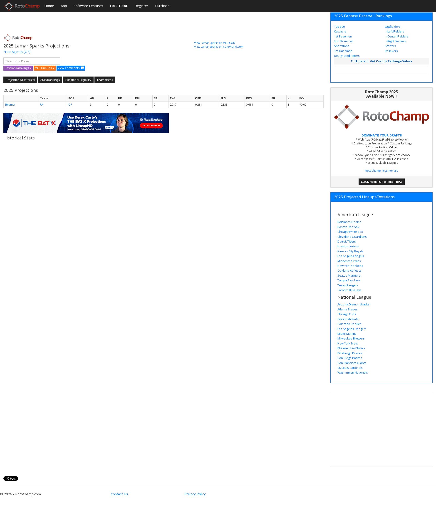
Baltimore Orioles (349, 222)
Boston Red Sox (348, 227)
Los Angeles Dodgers (352, 329)
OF (70, 105)
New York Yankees (350, 266)
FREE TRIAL (119, 5)
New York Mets (347, 343)
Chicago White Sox (350, 232)
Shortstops (341, 46)
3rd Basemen (343, 51)
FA (41, 105)
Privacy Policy (195, 494)
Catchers (340, 31)
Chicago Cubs (346, 314)
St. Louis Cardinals (350, 368)
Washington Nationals (352, 372)
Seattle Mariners (348, 275)
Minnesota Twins (349, 261)
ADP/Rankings (50, 80)
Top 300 (339, 27)
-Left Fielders (395, 31)
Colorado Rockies (349, 324)
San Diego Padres (349, 358)
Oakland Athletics (349, 270)
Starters (390, 46)
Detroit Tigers (346, 241)
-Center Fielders (397, 36)
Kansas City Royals (350, 251)
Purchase (162, 5)
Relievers (391, 51)
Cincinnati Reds (348, 319)
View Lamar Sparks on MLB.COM (214, 43)
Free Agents (13, 51)
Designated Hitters (347, 56)
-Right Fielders (396, 41)
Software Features (88, 5)
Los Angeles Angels (350, 256)
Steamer (10, 105)
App (64, 5)
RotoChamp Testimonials (381, 171)
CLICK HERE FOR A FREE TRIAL (381, 182)
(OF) (27, 51)
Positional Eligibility (78, 80)
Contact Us (119, 494)
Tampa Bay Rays (348, 280)
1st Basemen (343, 36)
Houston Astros (348, 246)
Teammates (105, 80)
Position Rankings (17, 68)
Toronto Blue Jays (349, 290)
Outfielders (393, 27)
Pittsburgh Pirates (349, 353)
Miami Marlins (347, 334)
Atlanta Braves (347, 309)
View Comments (69, 68)
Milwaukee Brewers (351, 338)
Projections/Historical (20, 80)
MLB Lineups (44, 68)
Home (49, 5)
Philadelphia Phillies (351, 348)
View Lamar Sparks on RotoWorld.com (218, 47)
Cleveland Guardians (352, 237)
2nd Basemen (343, 41)
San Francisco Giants (351, 363)
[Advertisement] (86, 21)
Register (141, 5)
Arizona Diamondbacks (353, 304)
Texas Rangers (347, 285)
